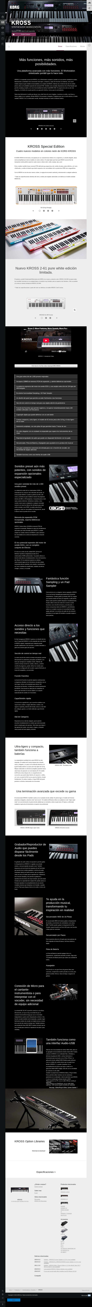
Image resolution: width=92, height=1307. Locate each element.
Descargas (37, 1199)
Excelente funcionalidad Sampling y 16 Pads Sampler (34, 393)
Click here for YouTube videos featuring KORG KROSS (46, 366)
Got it (13, 1300)
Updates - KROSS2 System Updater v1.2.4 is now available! (59, 1259)
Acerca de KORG (3, 1304)
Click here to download (38, 1151)
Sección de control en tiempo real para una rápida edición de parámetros (40, 403)
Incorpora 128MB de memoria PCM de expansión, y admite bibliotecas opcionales (43, 381)
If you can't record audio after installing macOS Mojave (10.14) (60, 1271)
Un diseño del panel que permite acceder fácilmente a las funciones (39, 398)
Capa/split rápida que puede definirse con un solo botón (35, 415)
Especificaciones (71, 46)
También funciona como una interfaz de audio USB (33, 455)
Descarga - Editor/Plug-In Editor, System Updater (62, 1087)
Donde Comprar (38, 1186)
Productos (3, 22)
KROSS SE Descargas (40, 1201)
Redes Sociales (3, 1298)
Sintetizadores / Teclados (29, 1290)
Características (3, 28)
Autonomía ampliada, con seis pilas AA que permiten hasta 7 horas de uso (41, 426)
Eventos (3, 33)
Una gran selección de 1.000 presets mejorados (32, 376)
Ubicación (3, 1294)
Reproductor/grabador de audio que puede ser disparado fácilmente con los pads (43, 438)
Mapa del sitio (85, 1290)
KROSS (40, 1290)
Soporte (3, 38)
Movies (82, 46)
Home (60, 46)
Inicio (3, 17)
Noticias (3, 1291)
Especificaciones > (46, 1172)
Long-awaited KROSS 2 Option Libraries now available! (58, 1269)
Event (36, 1193)
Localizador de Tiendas (3, 44)
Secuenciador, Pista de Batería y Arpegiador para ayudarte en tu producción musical (44, 443)
